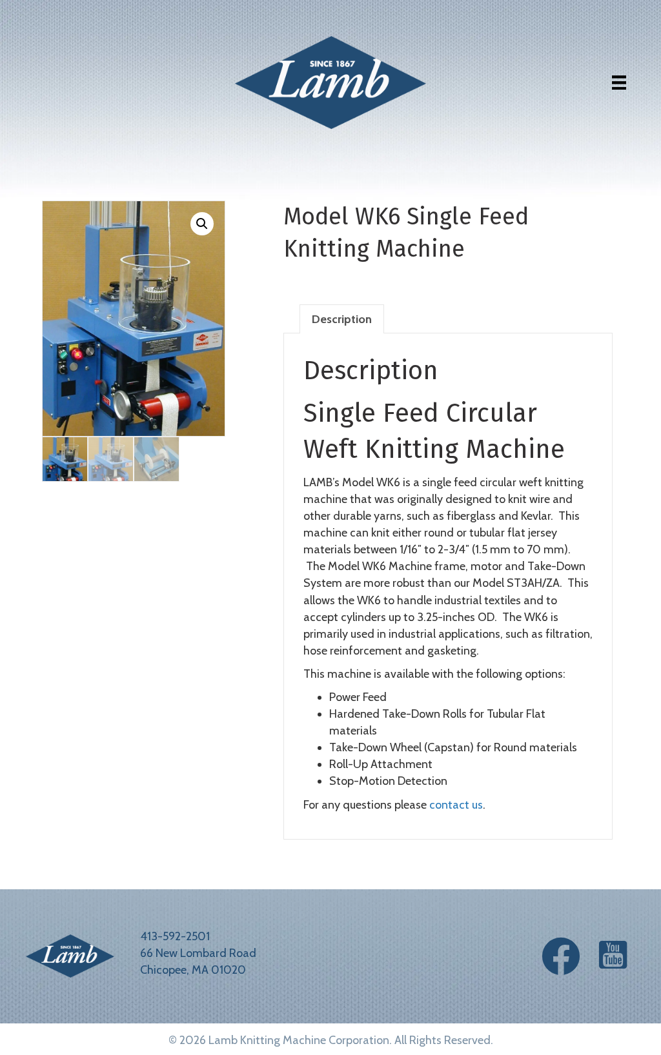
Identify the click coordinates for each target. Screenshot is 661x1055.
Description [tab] (342, 319)
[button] (202, 223)
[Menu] (619, 82)
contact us (456, 805)
